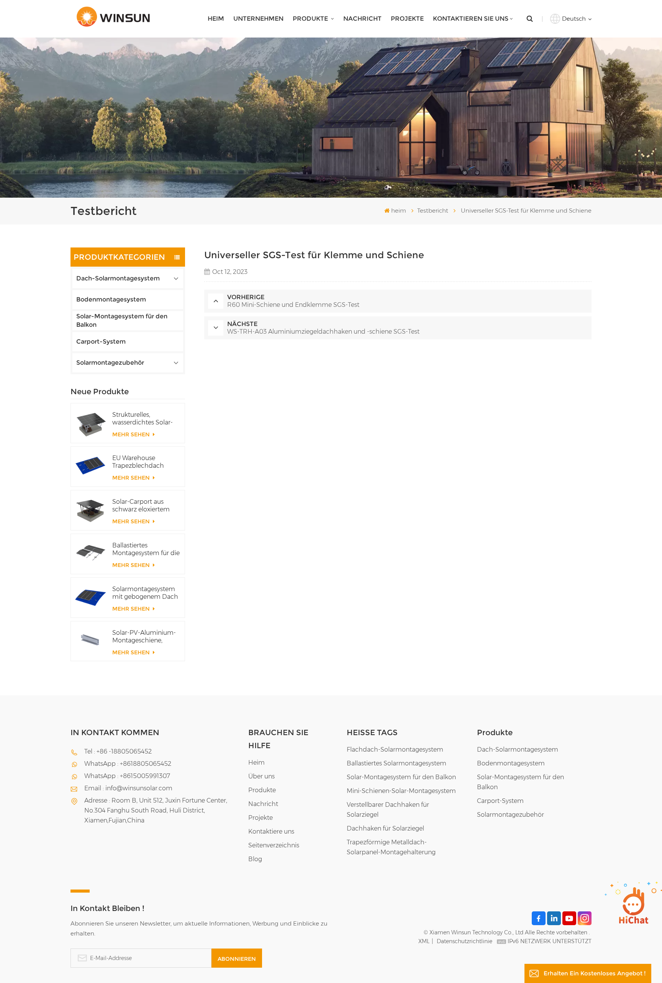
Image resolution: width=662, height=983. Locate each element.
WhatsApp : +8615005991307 (127, 776)
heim (216, 18)
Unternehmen (258, 18)
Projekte (407, 18)
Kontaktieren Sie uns (470, 18)
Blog (255, 859)
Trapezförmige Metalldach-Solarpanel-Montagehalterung (391, 847)
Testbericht (432, 210)
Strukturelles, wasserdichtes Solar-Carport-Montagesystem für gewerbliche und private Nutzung (142, 418)
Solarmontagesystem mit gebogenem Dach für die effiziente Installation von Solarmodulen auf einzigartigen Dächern (145, 593)
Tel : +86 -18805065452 (118, 751)
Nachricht (362, 18)
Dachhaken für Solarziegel (385, 828)
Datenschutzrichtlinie (464, 941)
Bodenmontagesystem (111, 299)
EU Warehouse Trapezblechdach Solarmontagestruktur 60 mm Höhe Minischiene (144, 462)
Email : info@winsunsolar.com (128, 788)
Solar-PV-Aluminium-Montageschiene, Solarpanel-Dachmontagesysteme (146, 636)
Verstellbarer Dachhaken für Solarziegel (388, 809)
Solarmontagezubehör (110, 362)
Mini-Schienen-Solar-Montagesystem (401, 791)
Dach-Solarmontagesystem (118, 278)
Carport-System (101, 341)
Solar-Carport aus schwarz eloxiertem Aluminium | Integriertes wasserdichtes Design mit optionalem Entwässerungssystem (144, 505)
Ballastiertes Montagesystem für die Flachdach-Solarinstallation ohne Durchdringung (146, 549)
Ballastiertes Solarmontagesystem (396, 763)
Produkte (311, 18)
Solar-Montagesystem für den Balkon (121, 320)
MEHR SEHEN (131, 434)
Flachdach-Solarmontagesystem (395, 749)
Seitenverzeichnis (273, 845)
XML (423, 941)
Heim (256, 762)
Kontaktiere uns (271, 831)
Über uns (261, 776)
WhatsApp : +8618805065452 (127, 763)
